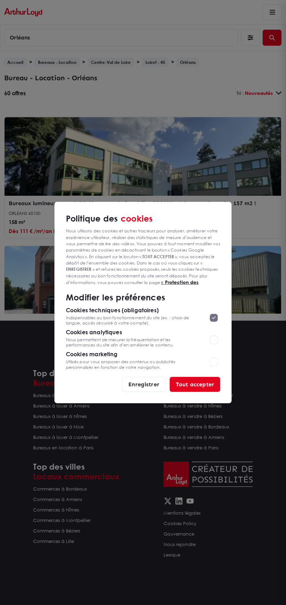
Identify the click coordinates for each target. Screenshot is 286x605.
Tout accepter (195, 384)
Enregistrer (143, 384)
